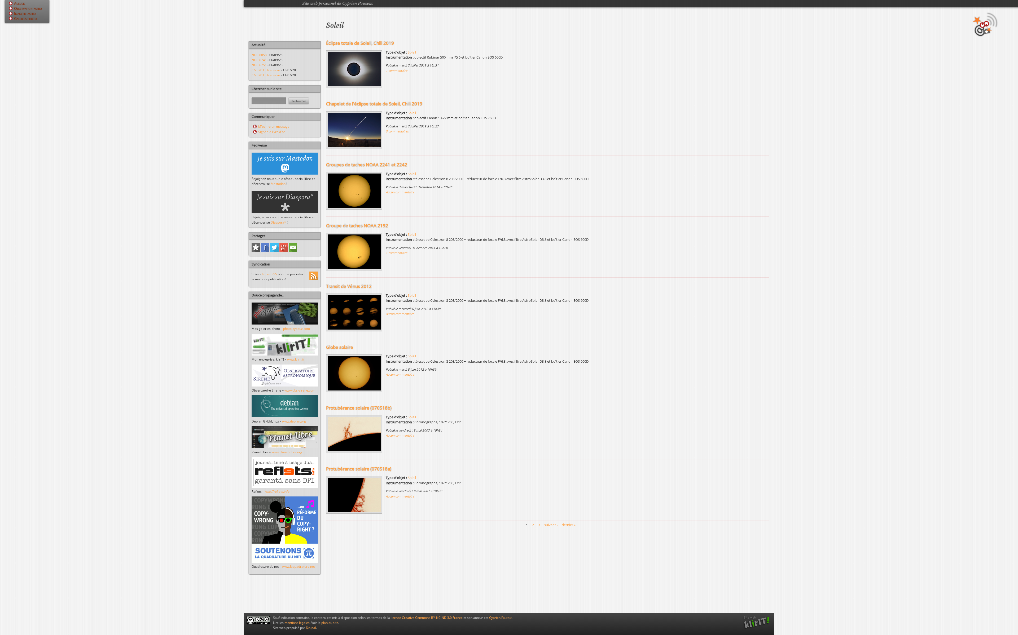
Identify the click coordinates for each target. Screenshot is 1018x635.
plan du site (329, 623)
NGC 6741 (259, 60)
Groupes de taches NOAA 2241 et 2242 (366, 165)
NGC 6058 (259, 55)
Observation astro (28, 8)
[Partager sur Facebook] (265, 250)
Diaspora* (278, 222)
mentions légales (297, 623)
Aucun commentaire (400, 192)
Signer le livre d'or (271, 132)
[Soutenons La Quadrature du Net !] (285, 561)
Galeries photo (25, 18)
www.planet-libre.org (286, 452)
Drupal (311, 628)
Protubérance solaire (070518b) (359, 408)
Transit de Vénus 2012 (349, 286)
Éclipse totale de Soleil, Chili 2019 (360, 43)
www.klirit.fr (296, 359)
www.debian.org (294, 421)
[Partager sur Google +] (283, 250)
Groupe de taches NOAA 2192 (357, 226)
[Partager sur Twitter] (274, 250)
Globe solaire (339, 347)
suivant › (551, 524)
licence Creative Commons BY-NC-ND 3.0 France (427, 618)
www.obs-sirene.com (299, 390)
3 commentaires (397, 131)
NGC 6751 (259, 65)
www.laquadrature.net (298, 567)
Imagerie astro (25, 13)
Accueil (19, 3)
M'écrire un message (273, 126)
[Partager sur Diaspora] (256, 250)
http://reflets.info (277, 492)
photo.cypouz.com (296, 329)
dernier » (569, 524)
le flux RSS (269, 274)
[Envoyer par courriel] (293, 250)
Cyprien (500, 618)
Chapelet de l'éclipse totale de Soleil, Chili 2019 (374, 104)
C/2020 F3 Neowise (266, 70)
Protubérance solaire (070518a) (358, 469)
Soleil (412, 52)
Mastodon (278, 184)
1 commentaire (396, 71)
